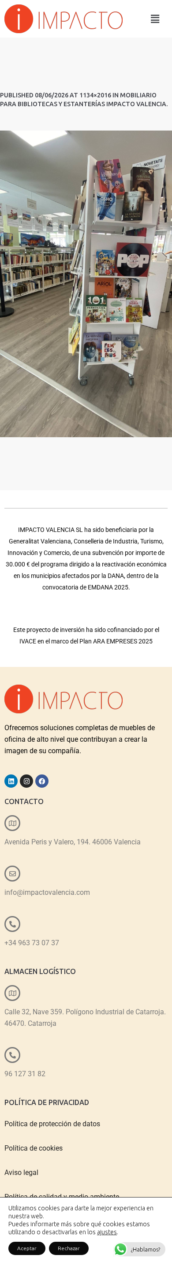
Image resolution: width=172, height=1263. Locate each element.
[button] (155, 19)
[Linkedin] (11, 781)
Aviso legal (21, 1172)
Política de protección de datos (52, 1124)
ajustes (107, 1232)
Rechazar (69, 1248)
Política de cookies (33, 1148)
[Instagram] (26, 781)
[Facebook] (42, 781)
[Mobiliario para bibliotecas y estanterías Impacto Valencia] (86, 284)
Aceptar (27, 1248)
